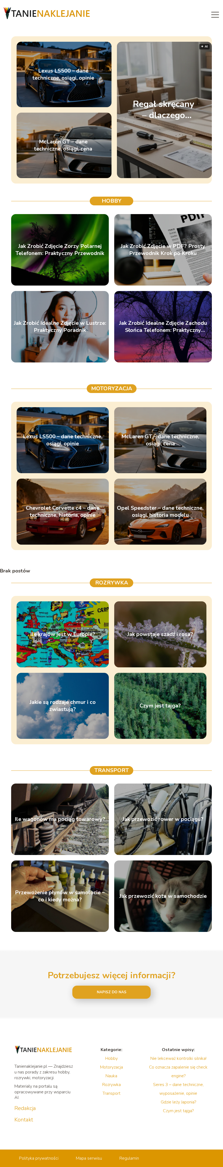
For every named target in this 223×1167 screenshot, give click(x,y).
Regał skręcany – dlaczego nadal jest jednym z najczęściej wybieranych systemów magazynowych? (163, 109)
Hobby (112, 201)
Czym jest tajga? (160, 705)
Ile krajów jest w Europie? (62, 634)
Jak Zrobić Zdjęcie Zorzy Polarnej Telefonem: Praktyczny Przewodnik (60, 250)
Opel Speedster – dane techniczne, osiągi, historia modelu (160, 512)
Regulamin (129, 1158)
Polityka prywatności (38, 1158)
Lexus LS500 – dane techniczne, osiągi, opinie (63, 74)
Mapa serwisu (89, 1158)
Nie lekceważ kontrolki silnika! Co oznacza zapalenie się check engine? (178, 1067)
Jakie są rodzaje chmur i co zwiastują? (63, 706)
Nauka (111, 1076)
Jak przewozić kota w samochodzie (163, 896)
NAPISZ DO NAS (111, 992)
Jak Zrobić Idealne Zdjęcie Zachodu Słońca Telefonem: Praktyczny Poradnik (163, 327)
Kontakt (23, 1119)
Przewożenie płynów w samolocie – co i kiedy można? (60, 896)
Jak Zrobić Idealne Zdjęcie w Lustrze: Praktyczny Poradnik (60, 327)
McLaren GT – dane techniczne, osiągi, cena (63, 145)
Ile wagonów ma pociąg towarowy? (60, 819)
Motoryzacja (111, 388)
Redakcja (25, 1108)
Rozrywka (111, 582)
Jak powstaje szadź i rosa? (160, 634)
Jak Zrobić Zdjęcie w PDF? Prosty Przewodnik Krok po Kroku (163, 250)
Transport (111, 770)
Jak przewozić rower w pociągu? (162, 819)
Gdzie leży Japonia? (178, 1102)
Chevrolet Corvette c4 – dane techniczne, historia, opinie (62, 512)
